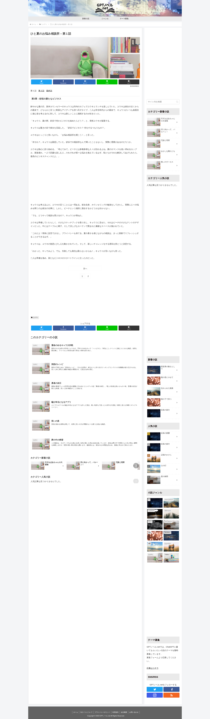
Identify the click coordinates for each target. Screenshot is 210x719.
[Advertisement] (85, 180)
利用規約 (115, 712)
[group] (48, 466)
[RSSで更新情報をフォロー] (171, 695)
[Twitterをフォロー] (155, 689)
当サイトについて (86, 712)
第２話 (41, 91)
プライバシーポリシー (102, 712)
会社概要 (124, 712)
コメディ (35, 317)
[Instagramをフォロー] (155, 695)
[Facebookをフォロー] (171, 689)
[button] (129, 81)
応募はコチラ (152, 668)
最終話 (49, 91)
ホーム (75, 712)
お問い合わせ (133, 712)
